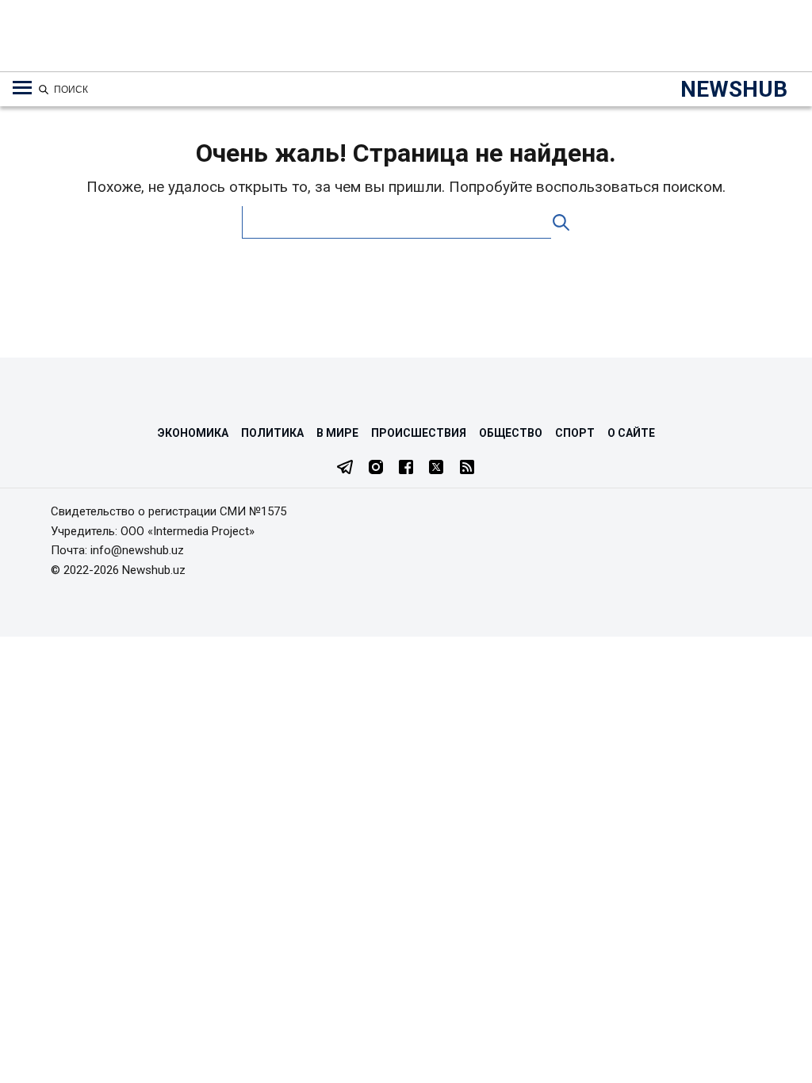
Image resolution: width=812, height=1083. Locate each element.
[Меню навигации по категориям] (22, 88)
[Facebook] (406, 468)
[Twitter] (436, 468)
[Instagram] (375, 468)
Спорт (575, 433)
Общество (510, 433)
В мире (337, 433)
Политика (272, 433)
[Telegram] (344, 468)
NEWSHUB (733, 89)
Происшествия (418, 433)
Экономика (193, 433)
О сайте (631, 433)
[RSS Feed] (467, 468)
